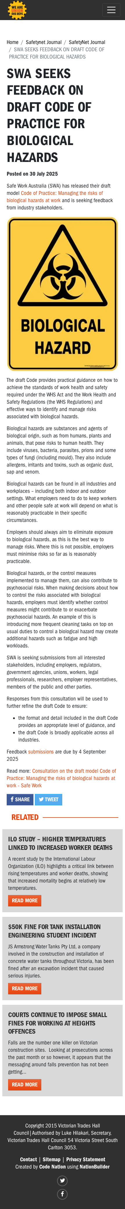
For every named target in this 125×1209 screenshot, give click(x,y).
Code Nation (52, 1167)
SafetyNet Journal (87, 42)
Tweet (51, 799)
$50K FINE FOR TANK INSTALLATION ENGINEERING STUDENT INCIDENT (54, 931)
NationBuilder (95, 1167)
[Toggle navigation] (111, 10)
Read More (25, 900)
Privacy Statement (85, 1159)
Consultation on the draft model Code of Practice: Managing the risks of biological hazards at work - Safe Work (61, 778)
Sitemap (51, 1159)
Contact (28, 1159)
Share (22, 799)
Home (13, 42)
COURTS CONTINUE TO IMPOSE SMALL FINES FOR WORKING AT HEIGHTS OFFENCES (57, 1023)
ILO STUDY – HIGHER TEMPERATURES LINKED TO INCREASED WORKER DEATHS (60, 843)
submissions (41, 752)
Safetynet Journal (44, 42)
